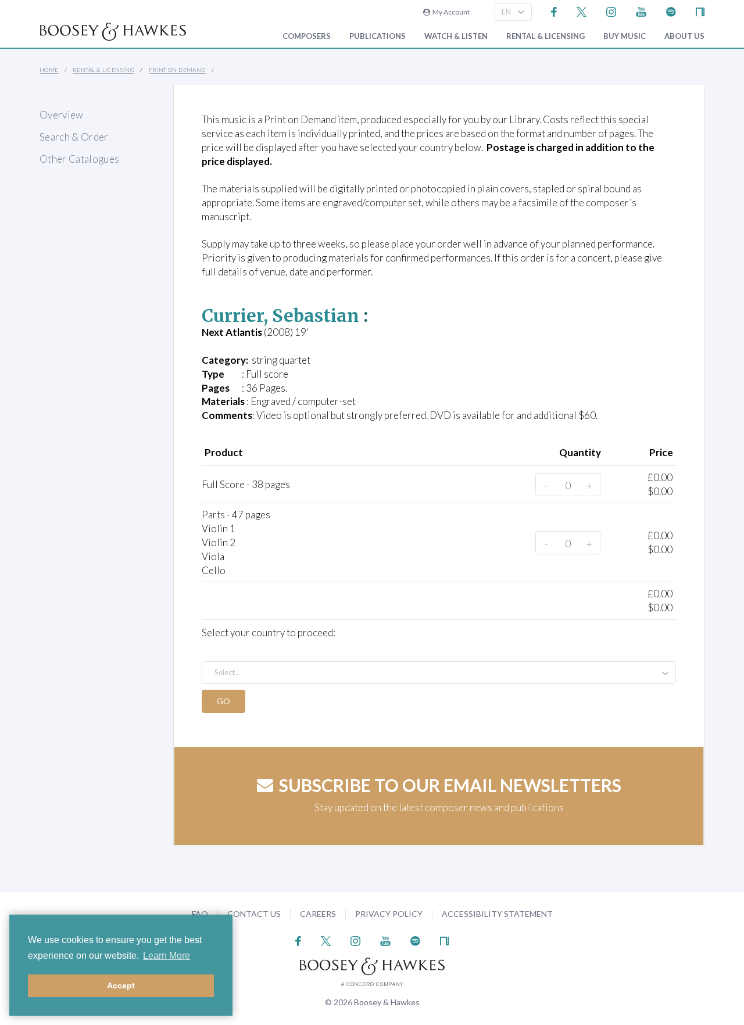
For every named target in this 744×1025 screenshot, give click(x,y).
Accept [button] (121, 985)
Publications (377, 36)
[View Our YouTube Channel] (641, 11)
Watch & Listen (456, 36)
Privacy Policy (389, 914)
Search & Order (74, 137)
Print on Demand (177, 69)
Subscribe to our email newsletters (450, 785)
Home (49, 69)
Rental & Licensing (545, 36)
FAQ (200, 914)
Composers (306, 36)
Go (223, 701)
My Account (450, 12)
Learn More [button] (166, 956)
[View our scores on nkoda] (700, 11)
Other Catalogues (79, 159)
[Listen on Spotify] (671, 11)
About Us (684, 36)
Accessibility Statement (497, 914)
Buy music (624, 36)
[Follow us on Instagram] (611, 11)
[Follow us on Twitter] (581, 11)
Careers (318, 914)
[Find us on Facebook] (554, 11)
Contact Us (254, 914)
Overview (62, 115)
